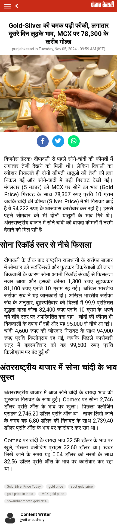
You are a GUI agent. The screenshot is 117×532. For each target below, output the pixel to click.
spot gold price (82, 486)
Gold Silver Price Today (24, 486)
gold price (55, 486)
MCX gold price (52, 494)
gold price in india (20, 494)
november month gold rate (27, 501)
